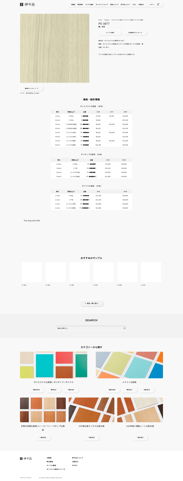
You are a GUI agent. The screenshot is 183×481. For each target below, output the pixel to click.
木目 (103, 26)
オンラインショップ (102, 4)
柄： (100, 26)
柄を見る (53, 389)
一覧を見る (70, 389)
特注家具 (80, 4)
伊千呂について (125, 4)
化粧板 (73, 4)
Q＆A (134, 4)
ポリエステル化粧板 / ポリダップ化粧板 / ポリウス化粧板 (127, 20)
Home (100, 20)
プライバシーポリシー (26, 477)
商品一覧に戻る (92, 303)
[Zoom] (54, 48)
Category (106, 20)
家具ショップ (114, 4)
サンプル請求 (89, 4)
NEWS (74, 465)
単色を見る (36, 389)
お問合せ (141, 4)
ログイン (152, 4)
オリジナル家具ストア (55, 469)
